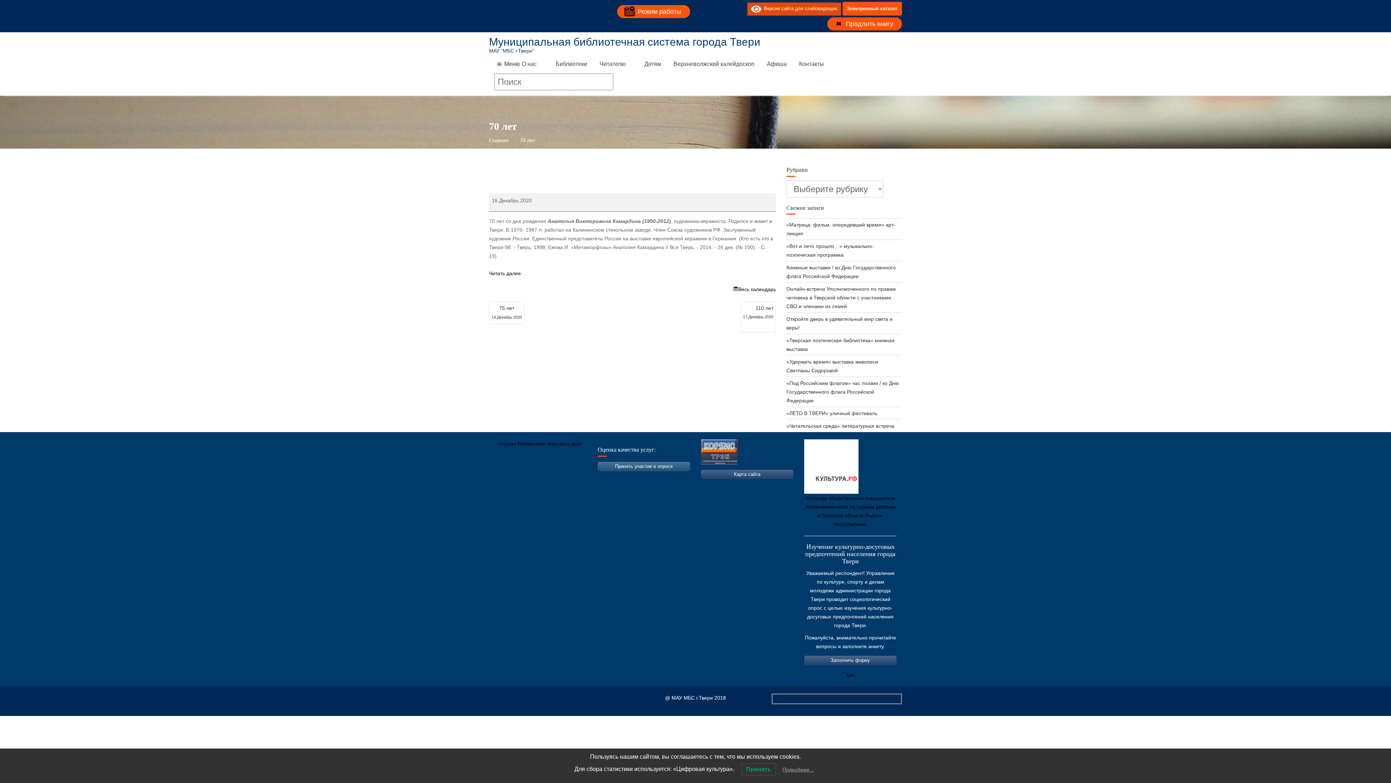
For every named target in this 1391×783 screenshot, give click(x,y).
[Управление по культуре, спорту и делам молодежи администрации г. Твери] (614, 477)
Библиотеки (571, 64)
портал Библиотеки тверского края (541, 444)
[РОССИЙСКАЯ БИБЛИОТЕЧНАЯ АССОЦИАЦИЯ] (570, 477)
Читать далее (505, 273)
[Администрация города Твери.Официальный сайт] (505, 477)
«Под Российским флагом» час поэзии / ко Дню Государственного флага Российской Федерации (842, 391)
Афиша (777, 64)
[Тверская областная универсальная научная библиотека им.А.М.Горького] (549, 477)
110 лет (758, 312)
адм (850, 675)
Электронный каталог (872, 8)
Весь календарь (757, 289)
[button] (512, 64)
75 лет (507, 312)
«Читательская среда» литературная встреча (840, 426)
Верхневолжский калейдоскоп (714, 64)
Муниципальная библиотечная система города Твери (624, 42)
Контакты (811, 64)
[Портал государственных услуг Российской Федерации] (527, 477)
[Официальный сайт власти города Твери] (636, 477)
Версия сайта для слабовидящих (799, 8)
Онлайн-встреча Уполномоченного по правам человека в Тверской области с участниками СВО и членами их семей (841, 297)
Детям (652, 64)
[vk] (727, 8)
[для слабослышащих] (740, 8)
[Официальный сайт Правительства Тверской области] (592, 477)
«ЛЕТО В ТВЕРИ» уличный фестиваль (831, 413)
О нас (529, 64)
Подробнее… (798, 769)
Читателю (613, 64)
